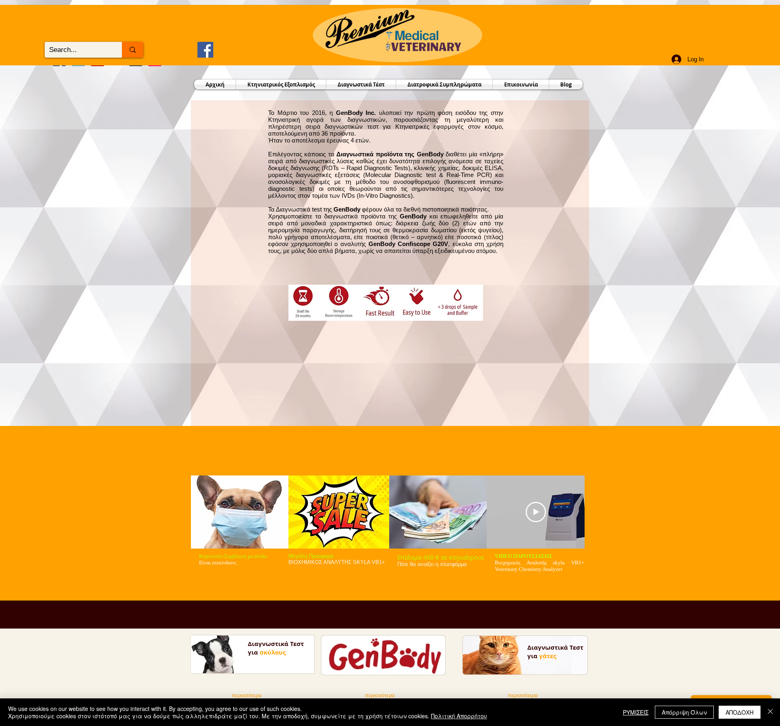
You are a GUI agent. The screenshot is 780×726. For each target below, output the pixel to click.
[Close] (770, 712)
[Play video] (536, 512)
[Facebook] (205, 50)
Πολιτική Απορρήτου (459, 716)
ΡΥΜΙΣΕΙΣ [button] (635, 712)
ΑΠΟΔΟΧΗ (740, 712)
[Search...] (132, 50)
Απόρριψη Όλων (684, 712)
